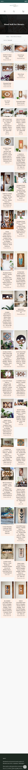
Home (7, 36)
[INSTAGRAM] (26, 1)
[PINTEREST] (25, 1)
